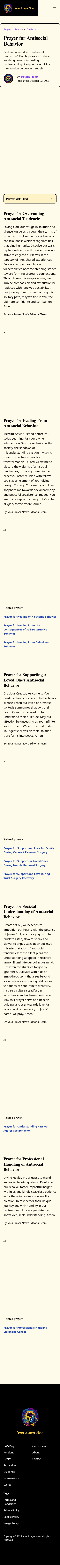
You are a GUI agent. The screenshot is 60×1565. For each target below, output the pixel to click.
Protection (9, 1465)
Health (7, 1459)
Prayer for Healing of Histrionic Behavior (29, 616)
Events (7, 1484)
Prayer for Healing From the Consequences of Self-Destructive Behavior (25, 629)
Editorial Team (30, 76)
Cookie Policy (11, 1517)
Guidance (31, 29)
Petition (19, 29)
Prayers (7, 29)
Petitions (8, 1452)
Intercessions (11, 1478)
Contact (37, 1459)
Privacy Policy (11, 1510)
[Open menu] (54, 8)
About (36, 1452)
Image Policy (11, 1523)
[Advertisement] (30, 141)
